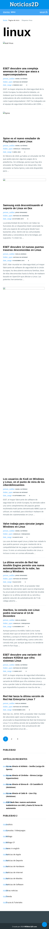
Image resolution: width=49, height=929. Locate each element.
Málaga (9, 836)
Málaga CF (10, 842)
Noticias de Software (20, 707)
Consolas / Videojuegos (21, 149)
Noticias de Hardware (21, 216)
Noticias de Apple (13, 854)
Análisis (9, 824)
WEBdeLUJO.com (30, 926)
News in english (12, 848)
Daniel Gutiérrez (21, 79)
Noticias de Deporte (14, 860)
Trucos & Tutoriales (14, 902)
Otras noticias (12, 890)
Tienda (9, 896)
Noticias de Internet (20, 82)
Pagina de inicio (13, 20)
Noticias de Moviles (14, 878)
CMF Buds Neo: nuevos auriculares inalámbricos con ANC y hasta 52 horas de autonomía (24, 805)
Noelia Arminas (20, 254)
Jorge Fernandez (21, 212)
